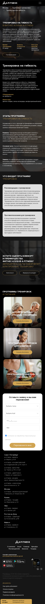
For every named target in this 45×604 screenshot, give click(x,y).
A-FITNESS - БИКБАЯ (11, 508)
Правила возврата (9, 592)
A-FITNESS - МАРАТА (11, 457)
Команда (26, 547)
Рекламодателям (14, 549)
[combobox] (22, 406)
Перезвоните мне (22, 445)
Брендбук (34, 547)
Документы (7, 583)
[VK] (38, 569)
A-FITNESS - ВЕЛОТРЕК (12, 468)
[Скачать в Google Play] (20, 561)
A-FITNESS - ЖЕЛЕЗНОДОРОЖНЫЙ (16, 492)
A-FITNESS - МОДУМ (11, 478)
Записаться (10, 273)
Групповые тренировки (21, 8)
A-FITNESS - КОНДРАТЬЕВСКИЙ (14, 462)
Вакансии (25, 549)
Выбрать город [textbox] (11, 406)
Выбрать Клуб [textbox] (10, 413)
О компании (11, 547)
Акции (19, 547)
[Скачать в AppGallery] (9, 566)
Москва (5, 8)
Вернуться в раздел (29, 273)
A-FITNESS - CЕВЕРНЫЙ (12, 517)
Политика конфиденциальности (11, 595)
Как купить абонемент (10, 586)
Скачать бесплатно (22, 321)
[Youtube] (41, 569)
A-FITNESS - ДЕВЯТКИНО (12, 473)
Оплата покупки (8, 589)
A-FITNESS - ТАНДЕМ (11, 500)
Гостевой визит (11, 55)
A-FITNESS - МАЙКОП (11, 525)
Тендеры (33, 549)
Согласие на (20, 437)
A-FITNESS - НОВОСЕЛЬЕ (12, 483)
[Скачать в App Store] (8, 561)
